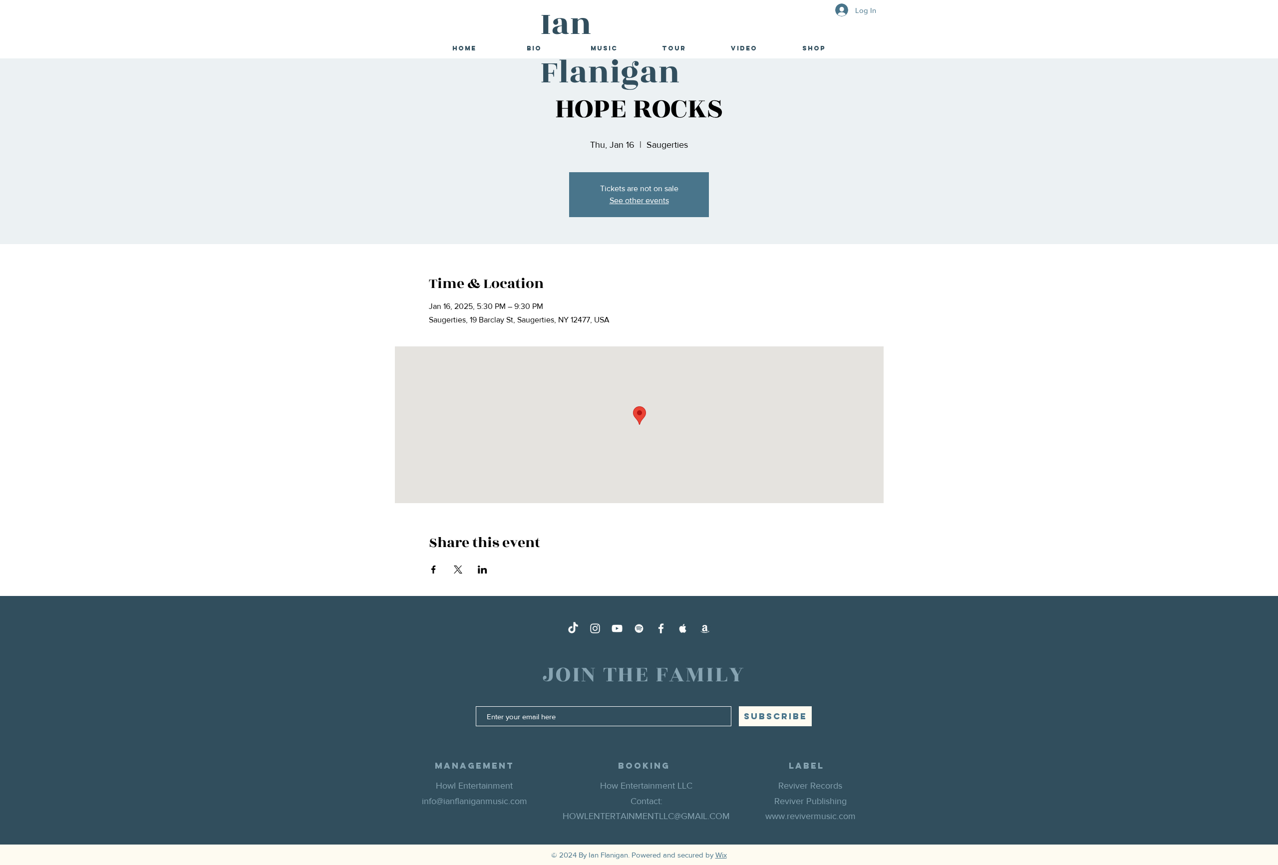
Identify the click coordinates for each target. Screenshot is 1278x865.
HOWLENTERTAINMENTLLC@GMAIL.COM (646, 816)
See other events (639, 200)
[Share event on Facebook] (433, 570)
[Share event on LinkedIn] (482, 570)
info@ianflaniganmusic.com (474, 801)
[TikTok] (573, 628)
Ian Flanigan (610, 48)
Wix (721, 855)
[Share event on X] (458, 570)
